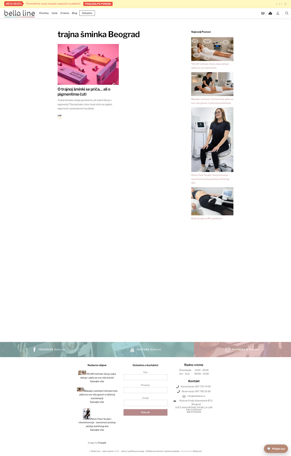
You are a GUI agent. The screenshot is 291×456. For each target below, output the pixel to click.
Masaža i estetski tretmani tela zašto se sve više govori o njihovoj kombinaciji (98, 394)
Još (60, 115)
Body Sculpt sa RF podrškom (206, 218)
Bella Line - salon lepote (102, 451)
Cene (54, 13)
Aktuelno (87, 13)
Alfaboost (197, 451)
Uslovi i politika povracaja (132, 451)
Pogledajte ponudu (98, 3)
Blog (74, 13)
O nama (64, 13)
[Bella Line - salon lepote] (19, 13)
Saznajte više (97, 381)
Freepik (102, 442)
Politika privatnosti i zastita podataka (162, 451)
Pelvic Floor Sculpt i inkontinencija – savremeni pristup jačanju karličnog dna (210, 179)
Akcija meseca (14, 3)
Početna (44, 13)
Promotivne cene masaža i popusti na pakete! (53, 3)
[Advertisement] (212, 278)
